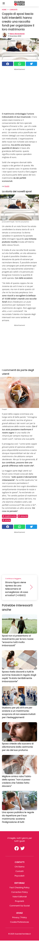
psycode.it (19, 875)
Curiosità (13, 10)
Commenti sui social (20, 905)
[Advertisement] (19, 90)
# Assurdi (23, 516)
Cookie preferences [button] (19, 922)
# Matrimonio (9, 516)
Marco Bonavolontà (17, 34)
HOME (4, 10)
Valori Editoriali (19, 896)
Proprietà (19, 901)
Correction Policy (19, 892)
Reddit (7, 186)
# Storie (6, 520)
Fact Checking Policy (19, 887)
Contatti (19, 871)
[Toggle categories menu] (3, 3)
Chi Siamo (19, 866)
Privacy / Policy (19, 917)
